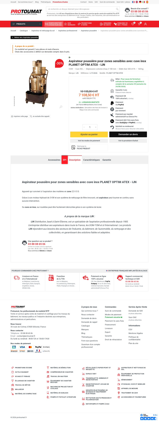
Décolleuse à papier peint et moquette (98, 368)
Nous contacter (87, 314)
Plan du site (133, 343)
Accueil (13, 2)
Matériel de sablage (59, 393)
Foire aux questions (89, 341)
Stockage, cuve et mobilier (133, 384)
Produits (20, 24)
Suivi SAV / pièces (123, 2)
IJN (77, 73)
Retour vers (26, 37)
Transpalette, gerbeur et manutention (97, 379)
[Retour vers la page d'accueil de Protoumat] (26, 12)
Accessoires (54, 160)
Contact (83, 2)
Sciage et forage (22, 376)
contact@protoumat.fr (26, 336)
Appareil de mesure (129, 388)
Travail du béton (22, 385)
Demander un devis (128, 134)
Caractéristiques (91, 160)
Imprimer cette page (21, 116)
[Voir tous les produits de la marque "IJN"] (69, 57)
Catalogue (85, 326)
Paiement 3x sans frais (114, 321)
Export (107, 332)
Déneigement (126, 380)
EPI (64, 160)
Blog (37, 2)
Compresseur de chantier (61, 372)
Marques (85, 329)
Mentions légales (136, 333)
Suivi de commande (107, 2)
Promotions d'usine (23, 368)
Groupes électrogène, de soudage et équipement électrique (97, 392)
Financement (110, 325)
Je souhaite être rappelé (41, 116)
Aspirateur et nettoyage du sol (133, 368)
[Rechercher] (117, 9)
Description (74, 160)
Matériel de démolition (60, 368)
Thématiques (46, 2)
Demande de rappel (89, 322)
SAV (96, 2)
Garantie (106, 160)
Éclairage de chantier (25, 381)
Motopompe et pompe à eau (97, 404)
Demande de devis (89, 318)
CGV (130, 329)
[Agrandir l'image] (61, 107)
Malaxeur (19, 389)
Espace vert (91, 374)
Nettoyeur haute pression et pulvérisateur (99, 399)
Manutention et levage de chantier (97, 385)
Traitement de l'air (129, 393)
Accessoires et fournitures (133, 397)
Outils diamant (22, 372)
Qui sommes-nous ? (25, 2)
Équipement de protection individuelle (132, 374)
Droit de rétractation (113, 339)
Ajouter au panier (89, 134)
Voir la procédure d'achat (128, 141)
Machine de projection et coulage (61, 387)
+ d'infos (130, 98)
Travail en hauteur (59, 376)
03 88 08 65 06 (139, 11)
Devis (91, 2)
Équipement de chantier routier (60, 381)
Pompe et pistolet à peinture (63, 397)
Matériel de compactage (26, 394)
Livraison (109, 328)
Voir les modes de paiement (89, 141)
